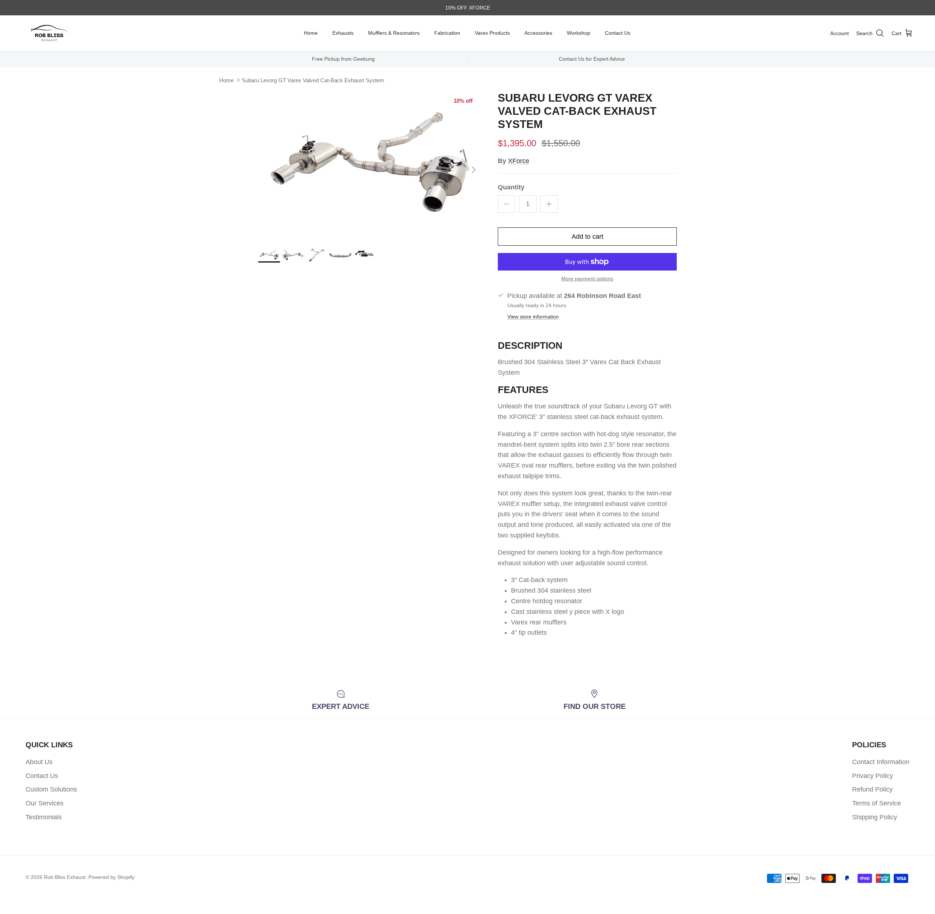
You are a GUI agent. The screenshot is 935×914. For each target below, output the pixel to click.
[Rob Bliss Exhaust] (49, 33)
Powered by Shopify (111, 877)
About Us (39, 762)
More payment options (587, 279)
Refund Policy (872, 789)
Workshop (578, 33)
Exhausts (343, 33)
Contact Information (880, 762)
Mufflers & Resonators (394, 33)
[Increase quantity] (549, 204)
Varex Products (492, 33)
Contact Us (617, 33)
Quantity (511, 187)
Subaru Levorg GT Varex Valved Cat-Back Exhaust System (313, 80)
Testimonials (44, 817)
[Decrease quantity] (506, 204)
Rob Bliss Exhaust (64, 877)
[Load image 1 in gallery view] (370, 166)
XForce (518, 161)
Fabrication (447, 33)
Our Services (45, 803)
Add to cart (587, 236)
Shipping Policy (874, 817)
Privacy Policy (872, 775)
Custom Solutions (51, 789)
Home (311, 33)
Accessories (538, 33)
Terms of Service (876, 803)
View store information (533, 317)
